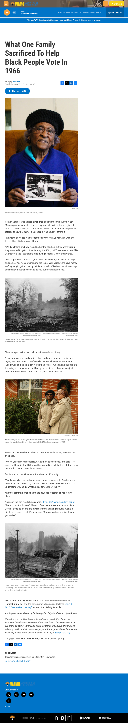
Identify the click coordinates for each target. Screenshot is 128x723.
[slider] (18, 12)
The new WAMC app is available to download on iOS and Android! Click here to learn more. (64, 20)
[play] (7, 12)
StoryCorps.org (62, 632)
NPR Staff (17, 81)
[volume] (14, 12)
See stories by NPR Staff (17, 660)
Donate (118, 3)
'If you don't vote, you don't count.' (58, 502)
